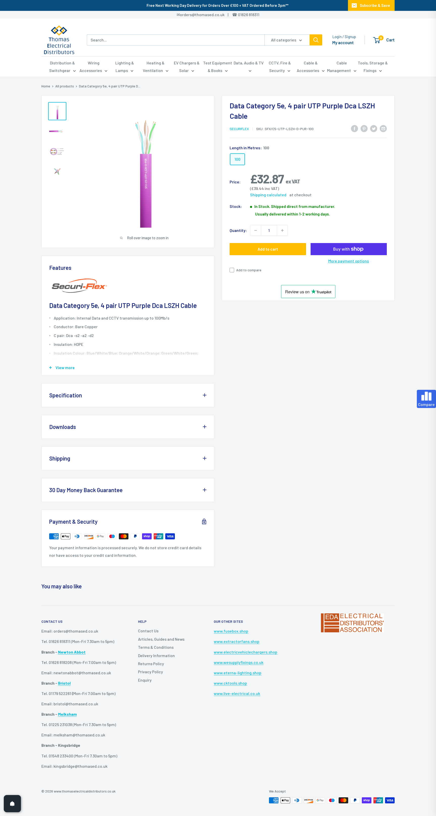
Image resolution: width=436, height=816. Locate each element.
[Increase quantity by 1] (282, 230)
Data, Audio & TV (249, 62)
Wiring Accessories (90, 66)
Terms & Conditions (156, 647)
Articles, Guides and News (161, 639)
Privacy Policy (150, 671)
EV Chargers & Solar (187, 66)
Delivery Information (156, 655)
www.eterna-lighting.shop (237, 672)
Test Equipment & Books (217, 66)
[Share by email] (383, 128)
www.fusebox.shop (231, 631)
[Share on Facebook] (354, 128)
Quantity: (238, 230)
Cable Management (339, 66)
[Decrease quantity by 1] (255, 230)
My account (343, 42)
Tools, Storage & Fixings (373, 66)
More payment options (348, 260)
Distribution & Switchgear (62, 66)
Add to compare (248, 270)
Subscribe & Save (375, 5)
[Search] (316, 39)
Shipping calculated (268, 194)
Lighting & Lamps (124, 66)
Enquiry (145, 680)
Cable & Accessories (308, 66)
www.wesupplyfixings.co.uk (238, 662)
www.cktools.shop (230, 683)
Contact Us (148, 630)
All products (64, 86)
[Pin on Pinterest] (364, 128)
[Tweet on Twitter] (373, 128)
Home (45, 86)
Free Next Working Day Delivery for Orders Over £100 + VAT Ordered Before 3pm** (217, 5)
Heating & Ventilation (154, 66)
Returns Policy (151, 663)
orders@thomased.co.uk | (207, 14)
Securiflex (239, 129)
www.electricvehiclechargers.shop (245, 652)
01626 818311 (248, 14)
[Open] (12, 803)
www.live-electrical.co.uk (237, 693)
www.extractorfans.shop (236, 641)
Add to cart (268, 249)
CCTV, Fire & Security (280, 66)
